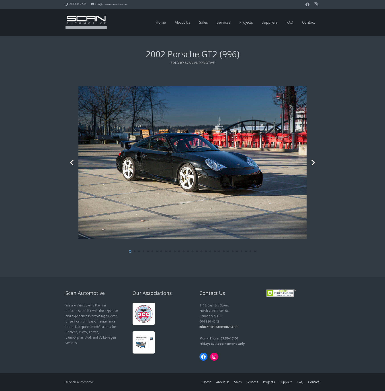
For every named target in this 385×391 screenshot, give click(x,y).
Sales (238, 382)
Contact (313, 382)
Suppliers (286, 382)
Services (252, 382)
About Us (222, 382)
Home (207, 382)
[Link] (86, 22)
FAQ (300, 382)
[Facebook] (307, 4)
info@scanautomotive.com (218, 327)
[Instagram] (315, 4)
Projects (269, 382)
